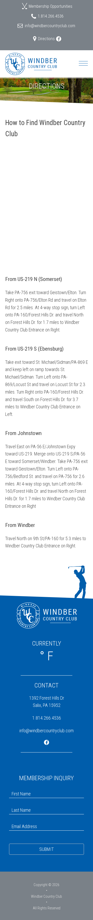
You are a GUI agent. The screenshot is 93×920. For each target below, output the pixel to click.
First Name (18, 788)
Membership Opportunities (50, 6)
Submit (46, 849)
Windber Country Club (46, 896)
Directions (46, 38)
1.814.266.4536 (51, 16)
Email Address (21, 821)
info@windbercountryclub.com (50, 25)
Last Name (18, 805)
